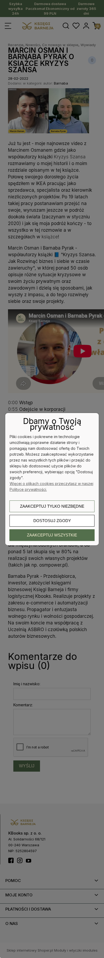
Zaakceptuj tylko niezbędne (52, 506)
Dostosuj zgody (52, 520)
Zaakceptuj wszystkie (52, 535)
